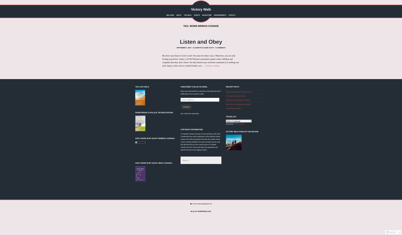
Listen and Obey (201, 42)
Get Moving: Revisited (233, 108)
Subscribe (186, 107)
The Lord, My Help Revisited (236, 96)
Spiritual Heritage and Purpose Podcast (239, 92)
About (179, 15)
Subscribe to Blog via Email (194, 87)
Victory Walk (201, 9)
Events (197, 15)
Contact (232, 15)
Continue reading (212, 66)
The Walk (188, 15)
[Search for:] (201, 160)
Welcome (170, 15)
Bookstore (207, 15)
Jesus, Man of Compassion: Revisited (238, 104)
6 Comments (220, 48)
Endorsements (220, 15)
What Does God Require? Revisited (238, 100)
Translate (241, 124)
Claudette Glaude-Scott (203, 48)
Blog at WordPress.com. (201, 211)
